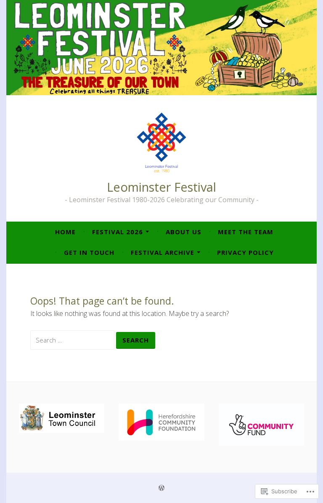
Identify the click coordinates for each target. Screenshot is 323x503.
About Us (183, 231)
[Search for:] (73, 340)
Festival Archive (162, 252)
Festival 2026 (117, 231)
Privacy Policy (245, 252)
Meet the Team (245, 231)
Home (65, 231)
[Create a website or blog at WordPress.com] (161, 488)
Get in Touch (89, 252)
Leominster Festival (161, 187)
